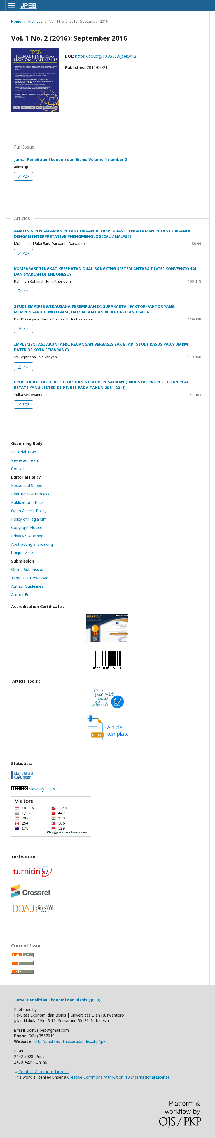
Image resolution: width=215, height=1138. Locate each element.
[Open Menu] (11, 5)
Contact (18, 468)
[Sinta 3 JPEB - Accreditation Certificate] (107, 640)
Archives (35, 21)
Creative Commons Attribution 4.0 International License (118, 1077)
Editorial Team (24, 452)
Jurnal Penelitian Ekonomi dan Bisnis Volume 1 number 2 (70, 159)
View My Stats (41, 789)
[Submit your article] (107, 707)
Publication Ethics (27, 502)
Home (16, 21)
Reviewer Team (25, 460)
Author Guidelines (27, 586)
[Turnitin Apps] (32, 876)
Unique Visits (22, 552)
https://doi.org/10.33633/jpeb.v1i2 (105, 56)
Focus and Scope (26, 485)
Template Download (29, 577)
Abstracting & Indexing (32, 544)
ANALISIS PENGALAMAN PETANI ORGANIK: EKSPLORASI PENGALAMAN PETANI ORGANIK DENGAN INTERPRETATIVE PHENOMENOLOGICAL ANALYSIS (102, 233)
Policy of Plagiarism (29, 519)
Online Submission (28, 569)
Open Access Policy (28, 510)
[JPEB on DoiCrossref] (30, 896)
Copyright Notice (26, 527)
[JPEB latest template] (107, 739)
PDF (25, 176)
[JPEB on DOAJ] (33, 911)
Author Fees (22, 594)
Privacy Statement (28, 535)
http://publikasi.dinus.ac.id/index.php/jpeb (71, 1041)
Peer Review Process (30, 494)
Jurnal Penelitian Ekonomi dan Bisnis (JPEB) (57, 1000)
